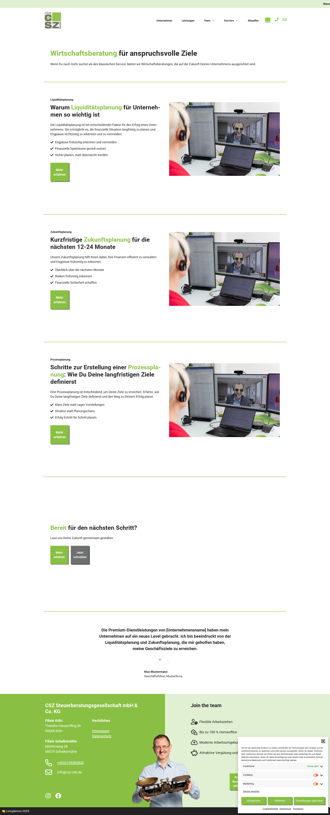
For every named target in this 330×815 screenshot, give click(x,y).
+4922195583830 (70, 763)
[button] (323, 741)
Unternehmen (164, 20)
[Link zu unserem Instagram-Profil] (48, 796)
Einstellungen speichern (309, 800)
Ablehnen (279, 800)
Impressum (298, 809)
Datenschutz (285, 809)
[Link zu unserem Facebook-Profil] (58, 796)
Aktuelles (253, 20)
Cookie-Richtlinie (270, 809)
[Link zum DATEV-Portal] (268, 20)
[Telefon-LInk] (277, 20)
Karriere (229, 20)
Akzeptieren (253, 800)
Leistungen (188, 20)
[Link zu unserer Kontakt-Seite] (285, 20)
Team (207, 20)
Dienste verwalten (251, 791)
